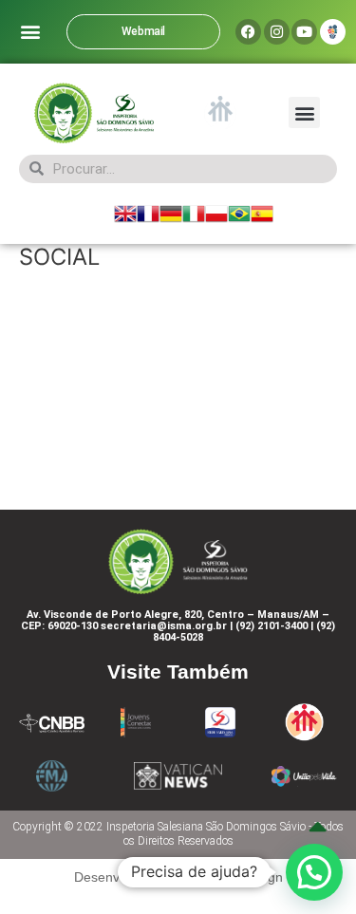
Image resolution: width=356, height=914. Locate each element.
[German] (170, 212)
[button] (30, 31)
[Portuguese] (239, 212)
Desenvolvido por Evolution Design (178, 877)
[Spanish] (262, 212)
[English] (125, 212)
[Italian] (193, 212)
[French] (148, 212)
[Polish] (216, 212)
